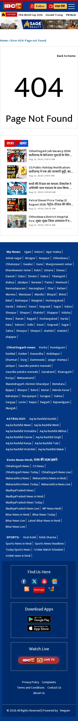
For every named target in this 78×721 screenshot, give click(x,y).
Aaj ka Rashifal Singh (48, 437)
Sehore (21, 306)
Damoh (10, 276)
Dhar (51, 288)
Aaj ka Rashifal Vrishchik (20, 449)
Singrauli (44, 306)
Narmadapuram (16, 288)
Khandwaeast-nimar (18, 270)
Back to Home (66, 55)
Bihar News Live (15, 520)
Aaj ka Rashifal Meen (18, 425)
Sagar (57, 306)
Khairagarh (65, 371)
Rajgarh (31, 318)
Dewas (60, 270)
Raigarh (45, 402)
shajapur (11, 336)
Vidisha (65, 312)
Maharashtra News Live (55, 484)
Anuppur (44, 258)
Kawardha (36, 353)
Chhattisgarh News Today (22, 472)
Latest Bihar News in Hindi (44, 520)
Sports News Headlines (49, 543)
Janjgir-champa (57, 359)
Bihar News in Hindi (17, 514)
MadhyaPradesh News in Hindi (24, 496)
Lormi (22, 402)
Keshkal (10, 353)
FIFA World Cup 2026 (31, 15)
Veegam (65, 710)
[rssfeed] (27, 591)
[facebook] (23, 583)
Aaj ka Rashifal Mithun (53, 431)
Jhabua (10, 282)
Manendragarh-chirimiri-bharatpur (27, 383)
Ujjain (27, 251)
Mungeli (11, 408)
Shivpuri (25, 312)
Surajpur (45, 396)
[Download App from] (39, 622)
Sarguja (10, 402)
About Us (39, 693)
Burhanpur (21, 300)
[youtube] (44, 583)
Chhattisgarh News (17, 466)
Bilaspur (23, 390)
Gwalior (28, 264)
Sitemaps (39, 590)
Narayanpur (29, 396)
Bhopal (51, 294)
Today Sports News (18, 549)
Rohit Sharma (47, 537)
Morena (10, 294)
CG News (38, 466)
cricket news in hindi (18, 555)
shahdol (49, 330)
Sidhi (30, 324)
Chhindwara (60, 258)
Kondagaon (57, 347)
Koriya (10, 377)
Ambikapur (53, 353)
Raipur (33, 402)
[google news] (54, 583)
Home (4, 40)
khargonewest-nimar (59, 264)
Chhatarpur (13, 264)
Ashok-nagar (14, 258)
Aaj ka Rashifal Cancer (19, 437)
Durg (24, 359)
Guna (39, 264)
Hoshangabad (54, 300)
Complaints (49, 682)
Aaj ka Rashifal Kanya (18, 443)
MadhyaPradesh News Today (24, 502)
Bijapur (10, 390)
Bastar (45, 390)
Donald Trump (54, 15)
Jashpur (10, 365)
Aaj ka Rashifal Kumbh (42, 418)
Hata (8, 324)
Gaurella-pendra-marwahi (34, 365)
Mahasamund (25, 377)
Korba (43, 347)
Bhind (62, 294)
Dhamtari (11, 359)
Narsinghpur (36, 288)
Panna (48, 282)
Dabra (44, 276)
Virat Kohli (29, 537)
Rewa (9, 318)
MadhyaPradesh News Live (22, 508)
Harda (9, 306)
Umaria (48, 270)
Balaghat (36, 300)
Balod (34, 390)
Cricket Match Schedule (48, 549)
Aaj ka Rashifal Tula (46, 443)
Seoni (32, 306)
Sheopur (11, 312)
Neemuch (61, 282)
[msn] (51, 591)
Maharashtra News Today (22, 484)
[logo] (13, 9)
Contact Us (54, 687)
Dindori (32, 276)
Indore (38, 251)
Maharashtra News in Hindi (49, 478)
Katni (37, 270)
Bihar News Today (43, 514)
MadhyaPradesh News (20, 490)
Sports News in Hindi (19, 543)
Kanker (22, 353)
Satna (68, 306)
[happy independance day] (39, 24)
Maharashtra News (17, 478)
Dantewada (37, 359)
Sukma (58, 396)
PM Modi (71, 15)
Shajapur (52, 312)
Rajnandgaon (61, 402)
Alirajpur (30, 258)
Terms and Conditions (31, 687)
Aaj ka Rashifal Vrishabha (21, 431)
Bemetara (58, 383)
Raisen (20, 318)
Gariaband (48, 371)
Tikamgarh (58, 276)
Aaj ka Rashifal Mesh (46, 425)
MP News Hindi (51, 508)
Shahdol (38, 312)
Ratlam (61, 288)
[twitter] (34, 583)
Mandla (39, 294)
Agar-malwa (53, 251)
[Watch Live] (39, 664)
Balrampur (12, 396)
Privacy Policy (30, 682)
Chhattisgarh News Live (56, 472)
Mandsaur (25, 294)
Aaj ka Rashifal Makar (51, 449)
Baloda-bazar (61, 390)
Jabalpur (23, 282)
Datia (21, 276)
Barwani (36, 282)
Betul (9, 300)
